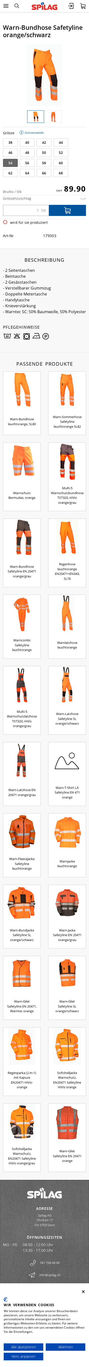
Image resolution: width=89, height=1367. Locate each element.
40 (27, 142)
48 (27, 152)
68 (61, 173)
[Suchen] (16, 6)
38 (10, 142)
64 (27, 173)
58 (44, 163)
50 (44, 152)
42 (44, 142)
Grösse (8, 132)
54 (10, 163)
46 (10, 152)
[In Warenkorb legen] (67, 210)
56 (27, 163)
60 (61, 163)
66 (44, 173)
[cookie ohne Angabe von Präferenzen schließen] (83, 1292)
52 (61, 152)
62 (10, 173)
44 (61, 142)
